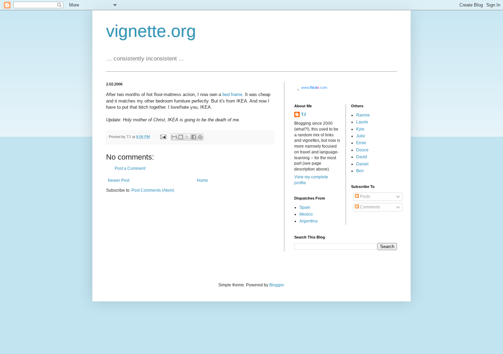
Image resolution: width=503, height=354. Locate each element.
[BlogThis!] (180, 137)
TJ (303, 114)
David (361, 156)
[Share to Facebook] (193, 137)
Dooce (362, 150)
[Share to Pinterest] (200, 137)
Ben (360, 170)
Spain (304, 207)
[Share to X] (187, 137)
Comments (369, 207)
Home (202, 180)
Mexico (306, 214)
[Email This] (174, 137)
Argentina (308, 221)
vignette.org (151, 31)
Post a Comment (130, 168)
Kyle (360, 129)
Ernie (361, 142)
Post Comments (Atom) (152, 190)
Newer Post (118, 180)
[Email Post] (162, 137)
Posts (364, 196)
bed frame (232, 94)
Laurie (362, 122)
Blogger (276, 285)
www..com (314, 87)
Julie (360, 136)
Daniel (362, 164)
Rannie (363, 115)
